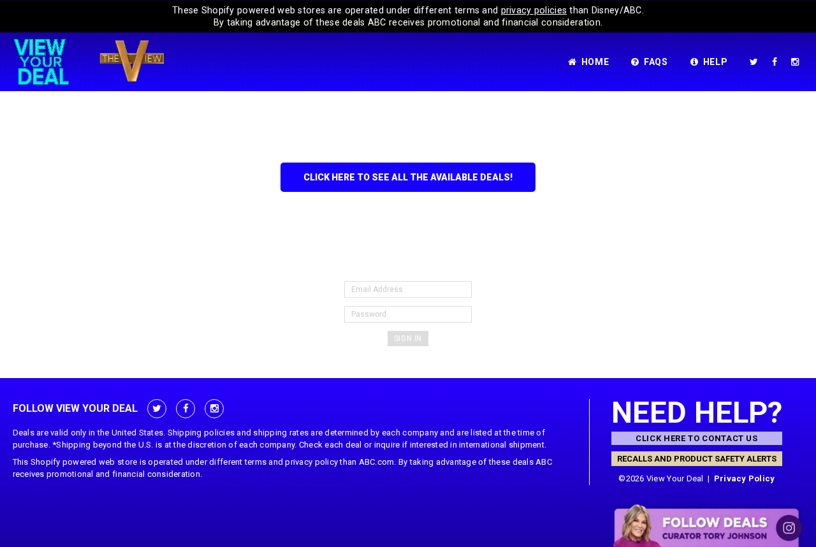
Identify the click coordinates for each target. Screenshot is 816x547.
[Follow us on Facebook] (777, 62)
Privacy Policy (744, 478)
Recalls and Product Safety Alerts (696, 458)
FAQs (656, 62)
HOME (595, 62)
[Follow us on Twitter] (756, 62)
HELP (715, 62)
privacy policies (534, 10)
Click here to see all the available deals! (408, 177)
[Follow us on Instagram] (797, 62)
